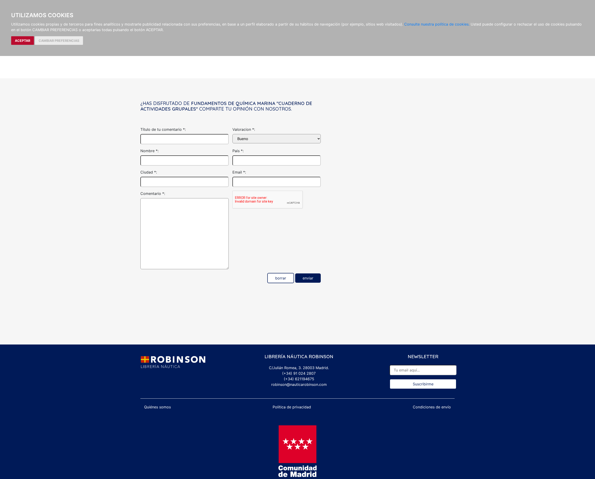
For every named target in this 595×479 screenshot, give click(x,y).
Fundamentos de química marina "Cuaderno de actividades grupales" (226, 106)
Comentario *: (152, 193)
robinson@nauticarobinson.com (299, 384)
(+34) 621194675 (299, 379)
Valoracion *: (243, 129)
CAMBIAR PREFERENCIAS (59, 41)
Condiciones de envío (432, 407)
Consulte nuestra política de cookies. (436, 24)
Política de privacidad (292, 407)
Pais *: (238, 150)
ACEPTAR (22, 41)
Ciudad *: (148, 172)
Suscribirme (423, 384)
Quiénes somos (157, 407)
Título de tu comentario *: (163, 129)
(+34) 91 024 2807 (299, 373)
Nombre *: (149, 150)
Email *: (239, 172)
